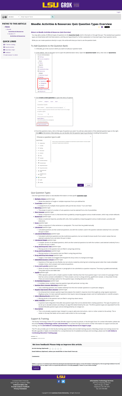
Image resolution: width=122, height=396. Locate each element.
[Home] (3, 17)
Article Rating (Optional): (40, 348)
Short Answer (39, 212)
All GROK (11, 17)
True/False (38, 203)
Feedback (7, 52)
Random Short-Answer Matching (46, 285)
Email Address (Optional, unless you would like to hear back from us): (54, 351)
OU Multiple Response (42, 281)
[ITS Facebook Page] (59, 381)
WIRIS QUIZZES (40, 300)
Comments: (35, 356)
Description (39, 309)
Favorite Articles (9, 47)
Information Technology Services (101, 381)
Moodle (9, 29)
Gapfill (37, 272)
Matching (38, 208)
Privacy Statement (20, 389)
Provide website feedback (20, 387)
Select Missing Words (42, 296)
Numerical (38, 216)
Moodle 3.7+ (12, 34)
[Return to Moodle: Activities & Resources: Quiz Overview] (51, 32)
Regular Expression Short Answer (46, 290)
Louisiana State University (60, 393)
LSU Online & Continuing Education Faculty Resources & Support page (66, 325)
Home (7, 27)
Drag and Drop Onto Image (44, 255)
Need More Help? (10, 50)
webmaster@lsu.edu (20, 385)
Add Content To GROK (11, 55)
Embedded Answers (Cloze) (44, 260)
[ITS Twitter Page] (63, 381)
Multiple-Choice (40, 199)
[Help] (6, 17)
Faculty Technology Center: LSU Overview (53, 323)
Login (118, 12)
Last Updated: (34, 338)
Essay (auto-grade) (41, 266)
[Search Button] (53, 16)
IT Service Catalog (10, 44)
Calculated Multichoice (43, 234)
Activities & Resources (16, 31)
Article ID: (33, 336)
